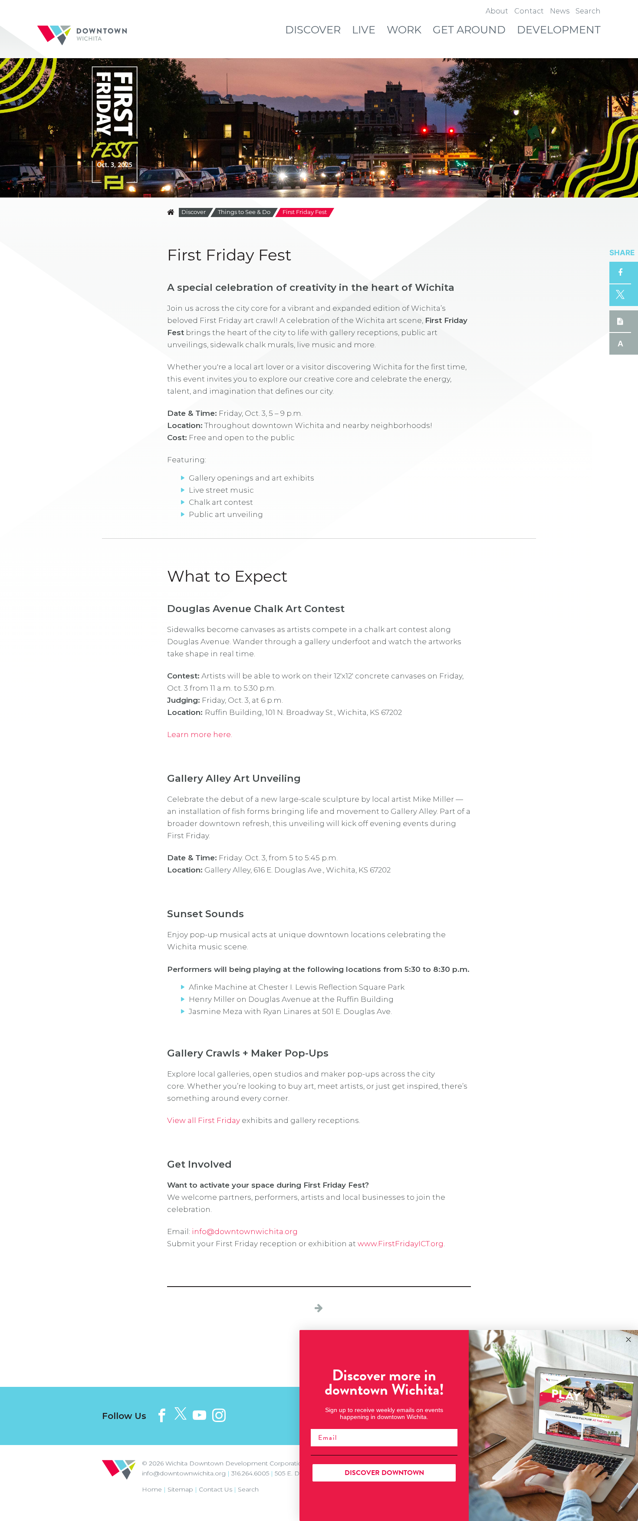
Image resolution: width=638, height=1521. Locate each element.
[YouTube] (199, 1415)
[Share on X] (620, 295)
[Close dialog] (628, 1339)
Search (248, 1489)
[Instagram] (219, 1415)
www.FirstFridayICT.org (401, 1243)
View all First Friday (203, 1120)
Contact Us (215, 1489)
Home (152, 1489)
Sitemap (180, 1489)
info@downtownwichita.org (245, 1231)
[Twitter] (180, 1414)
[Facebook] (161, 1415)
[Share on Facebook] (620, 272)
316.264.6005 (250, 1473)
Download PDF (620, 321)
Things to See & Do (244, 212)
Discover (193, 212)
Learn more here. (199, 734)
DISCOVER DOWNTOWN (384, 1473)
